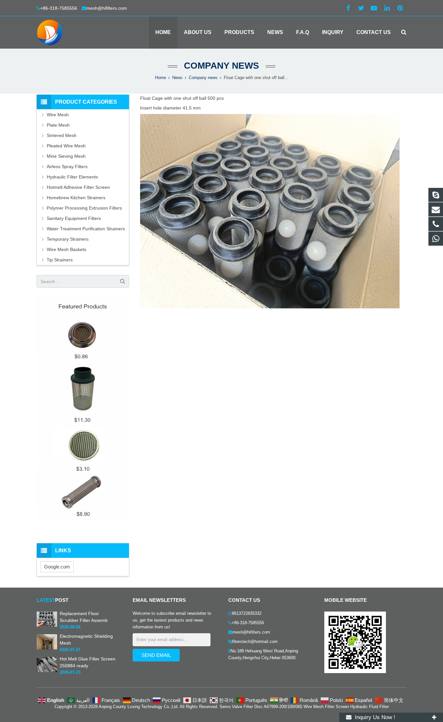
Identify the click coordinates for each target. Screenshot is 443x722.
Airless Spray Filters (67, 166)
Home (160, 77)
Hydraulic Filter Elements (72, 176)
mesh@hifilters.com (106, 8)
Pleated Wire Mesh (66, 145)
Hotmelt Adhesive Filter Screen (78, 187)
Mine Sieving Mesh (66, 156)
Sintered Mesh (62, 135)
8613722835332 (246, 613)
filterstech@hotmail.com (255, 641)
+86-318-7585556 (59, 8)
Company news (221, 66)
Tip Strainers (60, 259)
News (177, 77)
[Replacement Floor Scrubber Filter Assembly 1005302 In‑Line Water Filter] (47, 625)
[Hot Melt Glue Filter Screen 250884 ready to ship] (47, 671)
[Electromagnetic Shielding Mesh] (47, 648)
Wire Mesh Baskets (66, 249)
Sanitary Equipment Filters (74, 218)
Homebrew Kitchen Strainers (76, 197)
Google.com (57, 566)
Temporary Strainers (68, 239)
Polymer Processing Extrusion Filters (84, 208)
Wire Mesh (58, 114)
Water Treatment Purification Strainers (86, 228)
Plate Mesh (58, 125)
